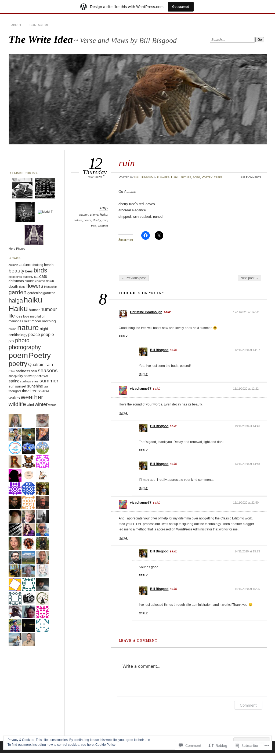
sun (11, 386)
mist (27, 321)
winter (41, 404)
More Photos (17, 248)
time (26, 391)
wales (14, 398)
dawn (50, 281)
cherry (94, 214)
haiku (33, 300)
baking (38, 265)
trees (218, 177)
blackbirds (15, 276)
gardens (49, 293)
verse (45, 391)
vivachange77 (140, 388)
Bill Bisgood (143, 177)
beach (48, 265)
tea (46, 386)
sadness (23, 371)
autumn (83, 214)
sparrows (40, 376)
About (16, 25)
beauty (16, 271)
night (44, 329)
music (12, 329)
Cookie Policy (105, 745)
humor (34, 310)
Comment (248, 705)
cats (43, 276)
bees (29, 271)
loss (19, 316)
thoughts (15, 391)
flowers (163, 177)
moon (36, 321)
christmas (16, 281)
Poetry (207, 177)
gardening (34, 293)
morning (49, 321)
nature (186, 177)
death (13, 286)
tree (93, 225)
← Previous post (134, 278)
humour (49, 309)
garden (18, 292)
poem (196, 177)
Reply (123, 336)
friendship (50, 286)
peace (34, 334)
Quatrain (36, 364)
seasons (48, 370)
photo (22, 340)
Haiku (175, 177)
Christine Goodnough (146, 312)
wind (30, 405)
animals (14, 265)
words (52, 405)
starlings (25, 381)
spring (14, 381)
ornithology (18, 335)
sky (20, 376)
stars (35, 381)
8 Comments (252, 177)
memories (16, 321)
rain (105, 220)
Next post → (249, 278)
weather (103, 225)
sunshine (35, 386)
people (47, 334)
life (12, 316)
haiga (16, 300)
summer (48, 380)
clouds (29, 281)
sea (34, 371)
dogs (22, 286)
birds (40, 270)
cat (36, 277)
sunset (20, 386)
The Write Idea (41, 39)
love (26, 316)
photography (25, 347)
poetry (18, 363)
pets (11, 341)
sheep (13, 376)
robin (12, 371)
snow (28, 376)
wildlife (17, 404)
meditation (37, 316)
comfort (40, 281)
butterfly (28, 276)
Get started (180, 7)
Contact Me (39, 25)
